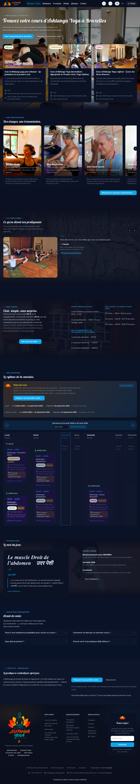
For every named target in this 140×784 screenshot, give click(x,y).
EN (122, 3)
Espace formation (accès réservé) (72, 728)
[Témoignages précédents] (130, 230)
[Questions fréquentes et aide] (104, 3)
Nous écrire (111, 680)
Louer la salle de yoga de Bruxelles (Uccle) (73, 739)
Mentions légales (57, 768)
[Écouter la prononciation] (10, 569)
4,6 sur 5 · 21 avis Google (102, 768)
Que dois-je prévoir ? (14, 641)
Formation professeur (70, 721)
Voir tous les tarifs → (30, 342)
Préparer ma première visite (49, 36)
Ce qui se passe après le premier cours (114, 695)
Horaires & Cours (33, 3)
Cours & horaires (51, 720)
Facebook (82, 768)
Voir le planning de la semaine (18, 36)
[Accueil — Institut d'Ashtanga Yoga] (19, 725)
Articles (66, 3)
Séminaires (46, 3)
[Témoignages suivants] (135, 230)
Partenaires (71, 768)
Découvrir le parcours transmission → (118, 193)
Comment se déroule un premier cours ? (92, 633)
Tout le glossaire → (92, 579)
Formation (57, 3)
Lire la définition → (15, 591)
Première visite (72, 734)
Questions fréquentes (92, 732)
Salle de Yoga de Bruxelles (51, 725)
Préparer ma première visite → (29, 398)
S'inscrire (122, 745)
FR (117, 3)
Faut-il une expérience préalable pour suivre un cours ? (30, 633)
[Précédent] (4, 66)
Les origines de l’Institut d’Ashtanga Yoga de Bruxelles (51, 736)
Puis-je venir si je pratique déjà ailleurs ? (91, 641)
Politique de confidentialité (37, 768)
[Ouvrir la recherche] (110, 3)
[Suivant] (136, 66)
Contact (83, 3)
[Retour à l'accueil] (12, 3)
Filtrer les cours (79, 427)
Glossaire (74, 3)
